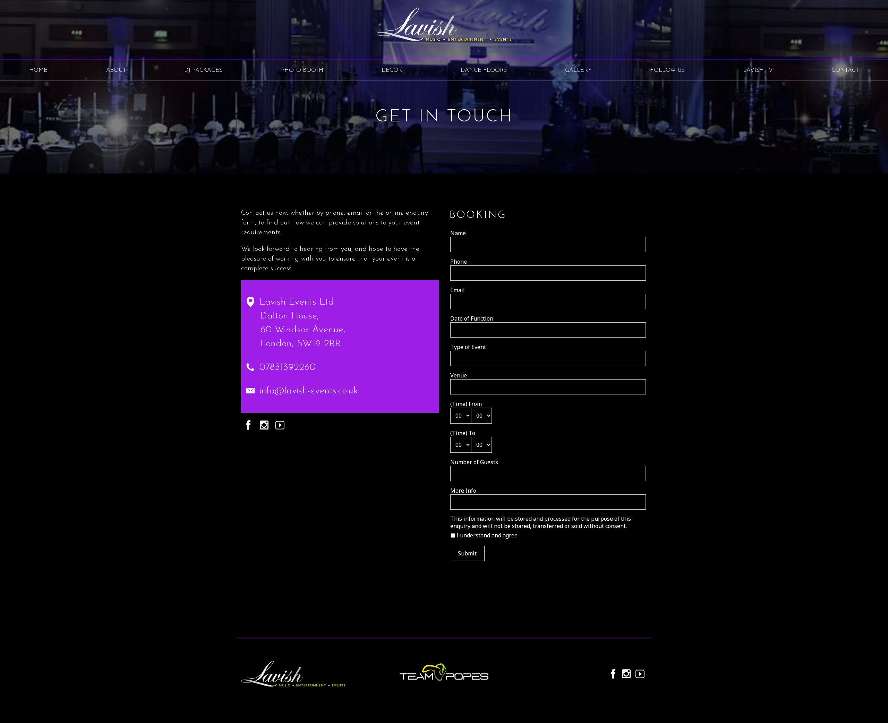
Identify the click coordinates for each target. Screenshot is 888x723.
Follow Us (667, 70)
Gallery (578, 70)
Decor (392, 70)
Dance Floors (484, 70)
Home (38, 70)
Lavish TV (758, 70)
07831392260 (287, 367)
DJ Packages (203, 70)
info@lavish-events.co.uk (308, 391)
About (116, 70)
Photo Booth (302, 70)
